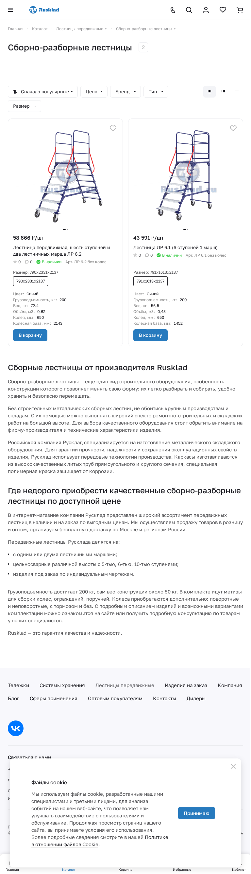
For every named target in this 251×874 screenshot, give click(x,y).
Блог (13, 698)
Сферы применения (53, 698)
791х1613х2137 (150, 281)
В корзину (30, 335)
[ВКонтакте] (16, 728)
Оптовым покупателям (115, 698)
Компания (230, 685)
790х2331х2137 (30, 281)
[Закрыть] (233, 766)
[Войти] (206, 10)
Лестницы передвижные (124, 685)
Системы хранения (62, 685)
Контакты (164, 698)
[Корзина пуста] (240, 10)
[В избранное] (113, 128)
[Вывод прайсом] (237, 92)
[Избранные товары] (223, 10)
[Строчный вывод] (223, 92)
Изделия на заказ (186, 685)
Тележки (18, 685)
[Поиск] (189, 10)
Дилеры (196, 698)
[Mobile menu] (10, 9)
